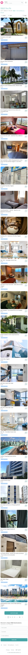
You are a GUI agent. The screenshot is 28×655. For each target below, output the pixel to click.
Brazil (2, 12)
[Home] (1, 645)
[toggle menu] (26, 2)
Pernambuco (20, 10)
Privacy (8, 650)
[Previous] (2, 26)
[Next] (25, 26)
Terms (12, 650)
